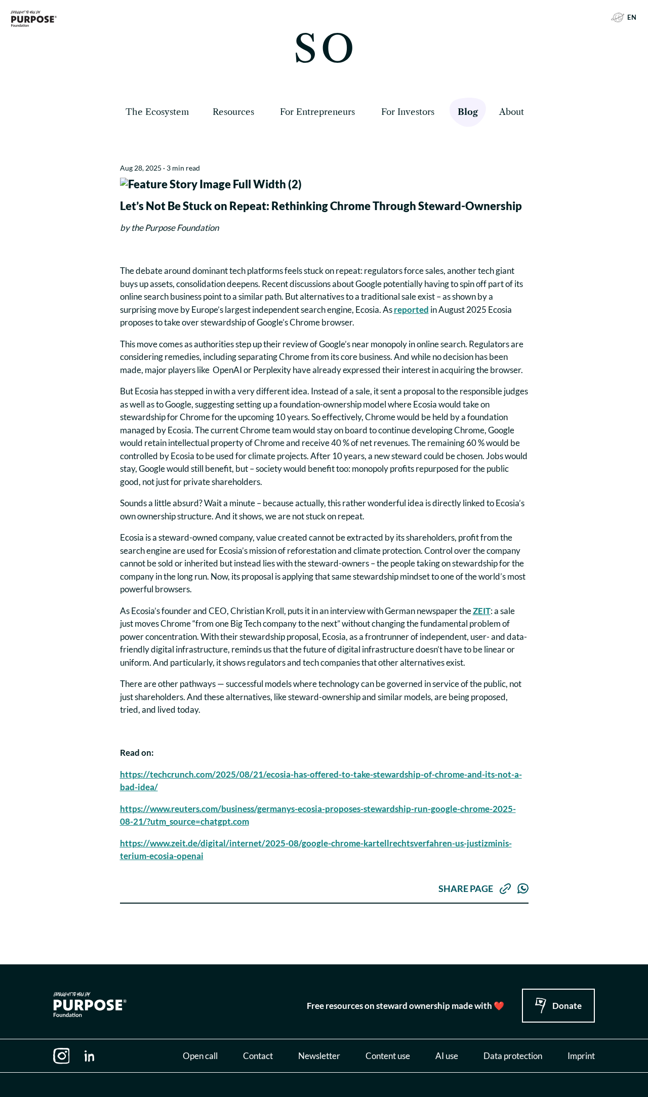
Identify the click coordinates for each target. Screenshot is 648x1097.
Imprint (581, 1055)
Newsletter (319, 1055)
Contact (258, 1055)
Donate (567, 1005)
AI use (446, 1055)
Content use (388, 1055)
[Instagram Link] (61, 1055)
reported (411, 309)
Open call (200, 1055)
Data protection (512, 1055)
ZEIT (482, 610)
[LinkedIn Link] (90, 1055)
